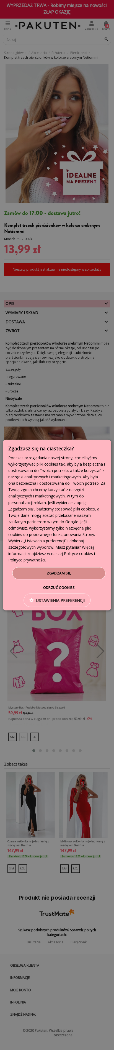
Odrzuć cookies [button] (59, 587)
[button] (57, 600)
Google (71, 521)
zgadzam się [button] (59, 573)
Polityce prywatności (26, 560)
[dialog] (57, 525)
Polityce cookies (78, 553)
